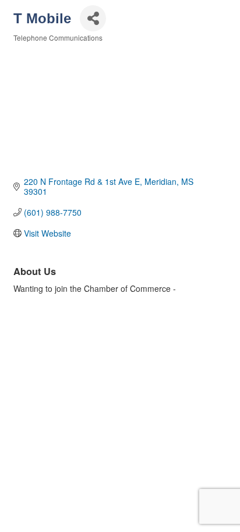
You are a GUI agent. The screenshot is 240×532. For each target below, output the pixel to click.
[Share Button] (93, 18)
